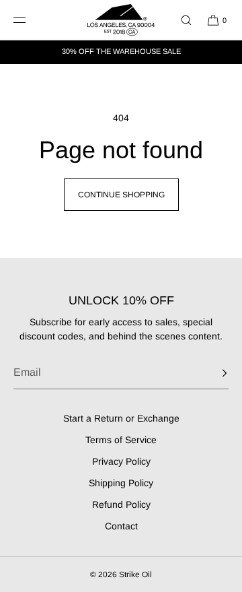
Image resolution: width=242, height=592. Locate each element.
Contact (121, 526)
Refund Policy (121, 504)
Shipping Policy (121, 483)
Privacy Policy (121, 461)
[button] (180, 20)
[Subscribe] (212, 373)
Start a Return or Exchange (121, 418)
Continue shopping (121, 194)
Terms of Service (121, 439)
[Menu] (29, 20)
